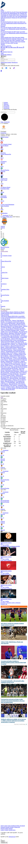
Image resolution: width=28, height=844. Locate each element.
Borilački (3, 38)
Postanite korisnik (5, 827)
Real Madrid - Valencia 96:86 (13, 346)
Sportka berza (12, 830)
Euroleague (6, 106)
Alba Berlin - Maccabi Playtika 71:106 (13, 336)
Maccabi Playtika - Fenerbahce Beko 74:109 (13, 352)
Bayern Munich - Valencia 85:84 (9, 355)
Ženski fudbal (12, 15)
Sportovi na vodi (7, 40)
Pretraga (11, 828)
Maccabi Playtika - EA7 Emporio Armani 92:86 (12, 321)
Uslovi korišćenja (12, 825)
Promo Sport (17, 41)
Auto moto (17, 37)
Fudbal (4, 47)
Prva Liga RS (4, 27)
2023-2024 (6, 105)
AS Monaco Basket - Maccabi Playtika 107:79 (13, 380)
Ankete (6, 830)
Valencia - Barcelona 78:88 (10, 333)
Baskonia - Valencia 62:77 (11, 343)
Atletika (22, 37)
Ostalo (15, 22)
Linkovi (3, 830)
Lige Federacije (23, 15)
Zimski (2, 37)
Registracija (15, 62)
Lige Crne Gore (16, 16)
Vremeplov (18, 40)
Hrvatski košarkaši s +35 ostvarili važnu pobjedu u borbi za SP (12, 681)
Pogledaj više (4, 604)
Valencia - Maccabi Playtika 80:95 (12, 324)
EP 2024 (20, 17)
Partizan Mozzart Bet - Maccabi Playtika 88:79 (12, 348)
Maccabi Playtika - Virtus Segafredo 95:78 (14, 350)
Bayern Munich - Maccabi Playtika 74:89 (14, 327)
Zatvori (2, 840)
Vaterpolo (14, 38)
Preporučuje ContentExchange (19, 724)
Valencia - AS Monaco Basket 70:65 (10, 388)
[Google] (2, 68)
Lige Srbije (9, 16)
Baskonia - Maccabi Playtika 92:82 (12, 339)
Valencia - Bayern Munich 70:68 (9, 329)
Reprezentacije (7, 17)
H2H (2, 397)
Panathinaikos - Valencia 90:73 (12, 369)
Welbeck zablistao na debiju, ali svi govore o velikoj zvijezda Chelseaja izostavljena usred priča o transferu (13, 720)
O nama (5, 825)
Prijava (4, 56)
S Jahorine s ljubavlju (6, 46)
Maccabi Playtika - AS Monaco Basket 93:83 (15, 354)
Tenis (13, 37)
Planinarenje (8, 38)
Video (13, 40)
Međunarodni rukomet (14, 29)
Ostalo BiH (3, 16)
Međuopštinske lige (14, 13)
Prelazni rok (15, 17)
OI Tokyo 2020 (9, 43)
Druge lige (18, 12)
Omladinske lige (5, 15)
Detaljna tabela (4, 251)
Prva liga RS (13, 12)
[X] (10, 68)
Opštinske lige (23, 13)
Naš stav (12, 41)
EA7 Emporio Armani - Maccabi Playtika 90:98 (15, 386)
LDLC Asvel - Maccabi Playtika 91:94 (13, 367)
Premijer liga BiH (5, 12)
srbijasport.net (12, 836)
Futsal (17, 15)
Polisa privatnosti (20, 825)
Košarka (14, 47)
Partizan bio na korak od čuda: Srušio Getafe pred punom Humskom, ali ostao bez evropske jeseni (13, 701)
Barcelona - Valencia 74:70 (20, 371)
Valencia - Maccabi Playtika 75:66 (12, 384)
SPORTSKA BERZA (6, 54)
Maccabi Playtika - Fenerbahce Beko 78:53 (11, 372)
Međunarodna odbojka (14, 33)
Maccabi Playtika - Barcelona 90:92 (12, 370)
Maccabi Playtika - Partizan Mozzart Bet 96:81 (14, 388)
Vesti (2, 9)
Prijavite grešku (4, 828)
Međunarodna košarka (11, 23)
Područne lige (6, 13)
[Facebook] (6, 68)
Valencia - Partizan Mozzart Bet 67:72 (13, 360)
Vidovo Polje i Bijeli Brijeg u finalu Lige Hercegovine (12, 642)
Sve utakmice (4, 310)
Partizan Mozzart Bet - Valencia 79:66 (10, 320)
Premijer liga (10, 22)
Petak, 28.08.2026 (5, 122)
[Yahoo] (14, 68)
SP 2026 (3, 19)
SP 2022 (24, 17)
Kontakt (12, 827)
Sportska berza (8, 37)
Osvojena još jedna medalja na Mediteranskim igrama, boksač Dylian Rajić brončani (13, 662)
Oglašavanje (17, 827)
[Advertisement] (14, 86)
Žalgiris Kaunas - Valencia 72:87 (12, 379)
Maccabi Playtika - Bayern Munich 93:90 (11, 376)
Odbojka (20, 47)
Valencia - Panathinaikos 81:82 (8, 351)
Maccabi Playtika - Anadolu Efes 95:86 (13, 362)
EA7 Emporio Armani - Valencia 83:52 (13, 375)
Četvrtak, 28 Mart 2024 (6, 216)
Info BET (7, 41)
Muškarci (6, 104)
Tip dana (15, 43)
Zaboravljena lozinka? (6, 62)
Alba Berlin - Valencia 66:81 (11, 338)
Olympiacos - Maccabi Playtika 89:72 (13, 345)
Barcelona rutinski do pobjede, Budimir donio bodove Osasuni (12, 624)
